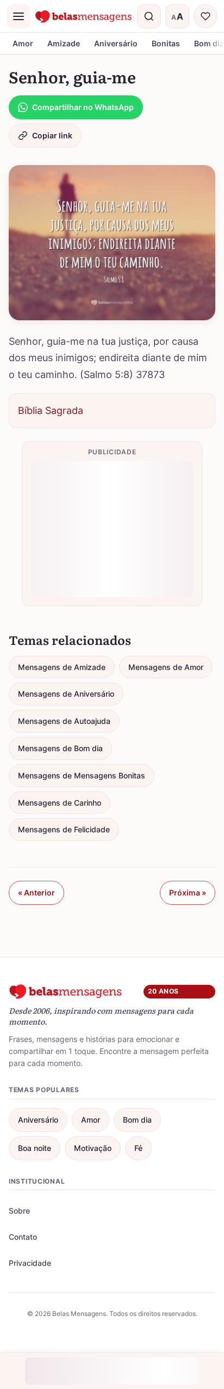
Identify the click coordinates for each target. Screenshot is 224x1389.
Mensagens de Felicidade (64, 829)
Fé (138, 1148)
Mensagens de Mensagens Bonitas (81, 775)
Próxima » (187, 892)
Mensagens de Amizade (61, 667)
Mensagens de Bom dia (60, 748)
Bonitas (166, 43)
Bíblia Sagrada (50, 410)
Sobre (19, 1210)
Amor (23, 43)
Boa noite (34, 1148)
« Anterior (36, 892)
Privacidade (30, 1263)
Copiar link (52, 135)
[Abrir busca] (149, 16)
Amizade (63, 43)
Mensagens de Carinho (59, 802)
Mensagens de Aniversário (66, 693)
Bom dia (137, 1119)
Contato (23, 1236)
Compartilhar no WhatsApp (83, 107)
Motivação (92, 1148)
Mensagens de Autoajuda (64, 721)
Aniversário (116, 43)
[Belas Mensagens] (84, 16)
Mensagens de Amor (165, 667)
